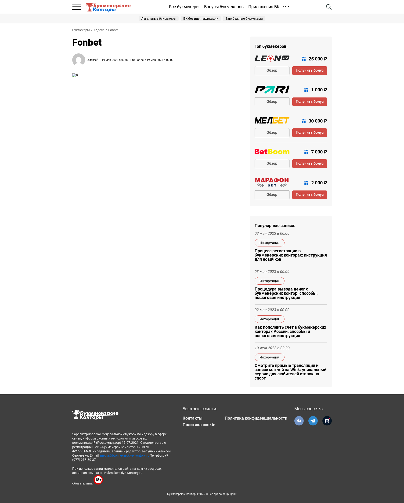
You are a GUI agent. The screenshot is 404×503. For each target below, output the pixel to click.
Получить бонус (310, 70)
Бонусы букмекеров (224, 6)
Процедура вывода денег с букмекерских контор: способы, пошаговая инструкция (286, 293)
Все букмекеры (184, 6)
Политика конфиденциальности (256, 418)
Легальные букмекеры (158, 18)
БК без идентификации (200, 18)
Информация (270, 243)
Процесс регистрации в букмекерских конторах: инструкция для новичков (291, 255)
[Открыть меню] (76, 7)
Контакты (192, 418)
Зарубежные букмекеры (244, 18)
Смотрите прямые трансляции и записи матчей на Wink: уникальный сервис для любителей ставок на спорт (290, 371)
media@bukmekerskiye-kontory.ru (124, 455)
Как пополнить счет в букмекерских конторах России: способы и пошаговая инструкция (290, 331)
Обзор (272, 70)
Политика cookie (199, 425)
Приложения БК (264, 6)
